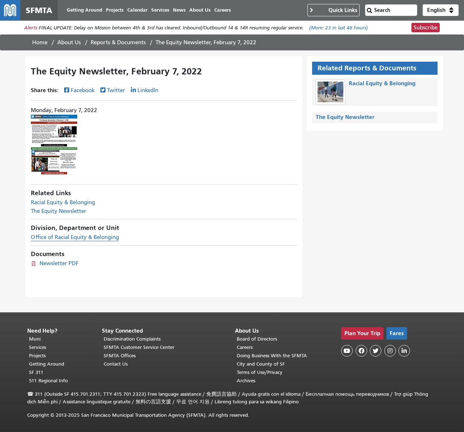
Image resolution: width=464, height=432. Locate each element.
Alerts (30, 28)
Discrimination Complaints (132, 339)
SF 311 (36, 372)
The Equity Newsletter (58, 211)
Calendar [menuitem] (137, 10)
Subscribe (426, 27)
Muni (35, 339)
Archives (246, 381)
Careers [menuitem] (222, 10)
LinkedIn (147, 90)
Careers (245, 347)
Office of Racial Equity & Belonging (75, 237)
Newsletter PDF (59, 263)
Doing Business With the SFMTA (272, 356)
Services (37, 347)
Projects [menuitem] (115, 10)
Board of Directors (257, 339)
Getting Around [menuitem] (84, 10)
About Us (69, 42)
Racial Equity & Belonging (63, 202)
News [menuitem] (179, 10)
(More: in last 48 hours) (338, 28)
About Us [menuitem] (200, 10)
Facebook (83, 90)
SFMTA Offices (120, 356)
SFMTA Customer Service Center (139, 347)
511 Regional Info (48, 381)
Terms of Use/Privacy (259, 372)
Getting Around (46, 364)
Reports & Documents (118, 42)
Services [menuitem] (160, 10)
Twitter (116, 90)
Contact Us (116, 364)
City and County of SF (261, 364)
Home (39, 42)
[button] (441, 10)
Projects (37, 356)
